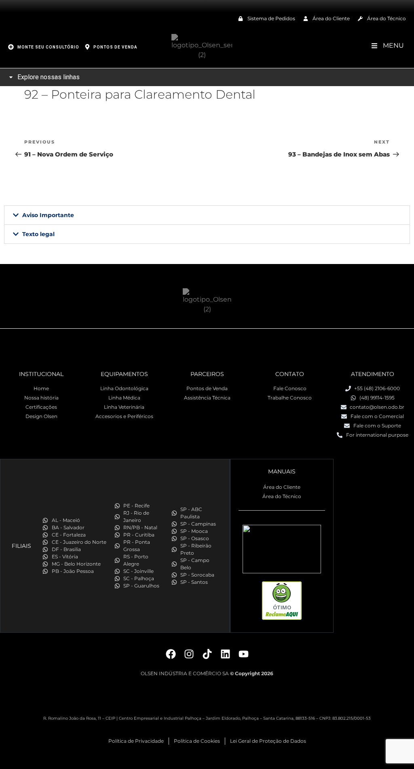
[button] (207, 215)
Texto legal (38, 234)
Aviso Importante (48, 215)
